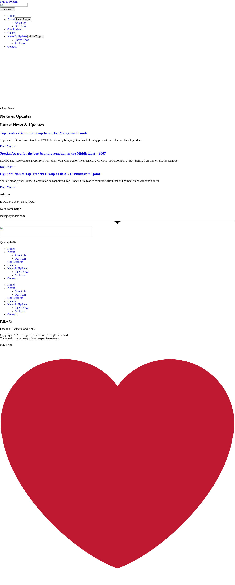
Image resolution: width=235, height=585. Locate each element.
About (11, 19)
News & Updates (17, 36)
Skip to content (8, 1)
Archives (20, 43)
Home (11, 15)
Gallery (11, 32)
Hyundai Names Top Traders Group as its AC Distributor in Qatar (50, 174)
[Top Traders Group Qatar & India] (14, 5)
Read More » (7, 146)
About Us (20, 22)
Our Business (15, 29)
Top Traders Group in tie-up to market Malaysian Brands (43, 133)
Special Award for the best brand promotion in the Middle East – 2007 (53, 153)
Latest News (22, 39)
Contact (11, 46)
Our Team (20, 26)
